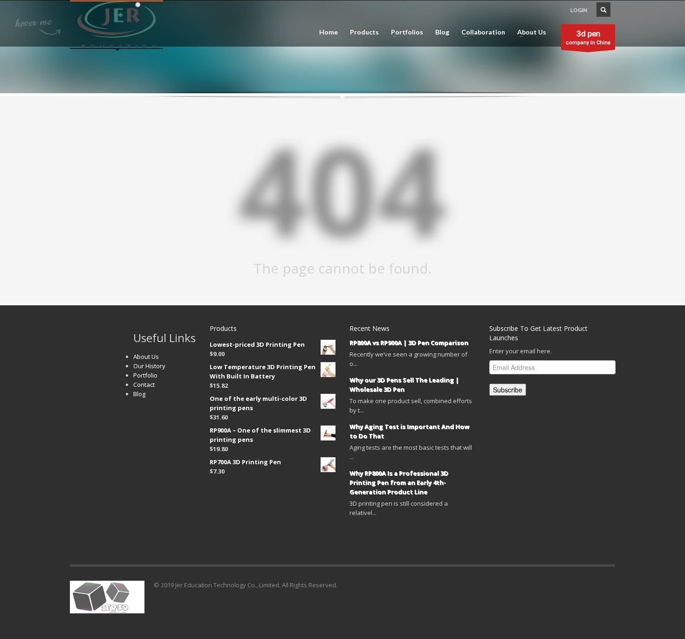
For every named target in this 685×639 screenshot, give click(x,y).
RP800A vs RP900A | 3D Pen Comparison (408, 342)
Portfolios (404, 32)
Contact (144, 384)
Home (328, 32)
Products (364, 32)
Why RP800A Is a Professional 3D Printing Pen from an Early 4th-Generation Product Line (398, 482)
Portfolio (145, 375)
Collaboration (480, 32)
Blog (442, 32)
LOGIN (578, 10)
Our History (149, 366)
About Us (529, 32)
